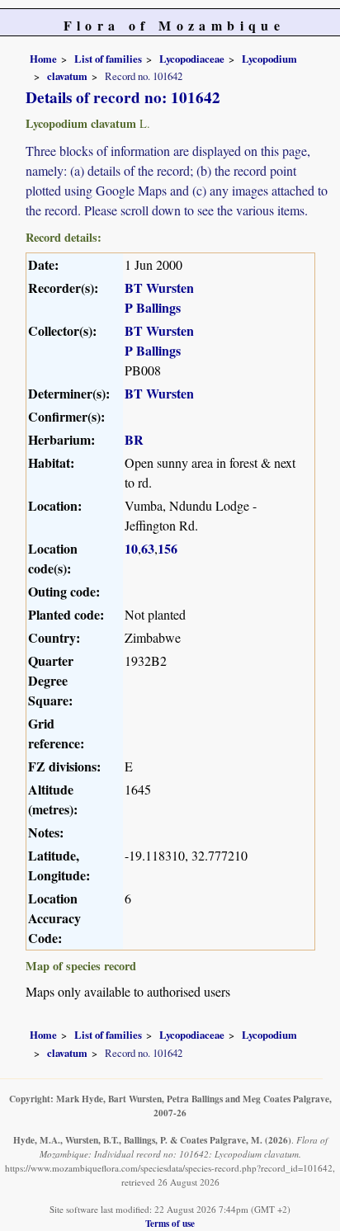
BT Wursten (159, 287)
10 (131, 548)
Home (43, 58)
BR (134, 439)
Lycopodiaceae (191, 58)
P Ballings (153, 307)
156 (167, 548)
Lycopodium (269, 58)
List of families (108, 58)
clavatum (67, 75)
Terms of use (170, 1223)
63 (147, 548)
